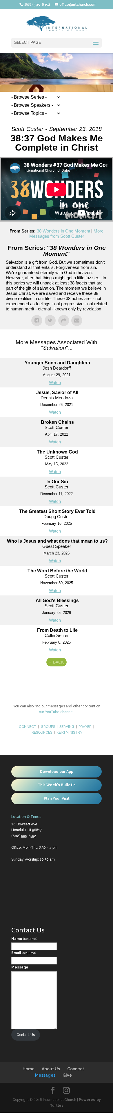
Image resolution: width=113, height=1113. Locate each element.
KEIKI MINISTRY (69, 732)
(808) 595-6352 (23, 836)
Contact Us (26, 1035)
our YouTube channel (56, 712)
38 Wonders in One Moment (63, 230)
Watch (55, 382)
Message (19, 967)
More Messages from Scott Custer (66, 233)
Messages (45, 1075)
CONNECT (28, 727)
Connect (75, 1069)
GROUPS (48, 727)
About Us (51, 1069)
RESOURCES (42, 732)
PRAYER (85, 727)
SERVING (66, 727)
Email (23, 953)
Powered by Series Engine (56, 678)
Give (67, 1075)
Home (28, 1069)
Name (24, 939)
